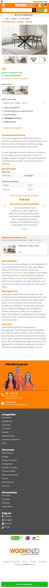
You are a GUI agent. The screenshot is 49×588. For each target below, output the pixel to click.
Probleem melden (8, 471)
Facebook (8, 516)
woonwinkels (17, 273)
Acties (4, 443)
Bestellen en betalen (9, 467)
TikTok (7, 527)
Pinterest (8, 523)
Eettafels (5, 432)
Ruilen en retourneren (10, 475)
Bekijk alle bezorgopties (13, 128)
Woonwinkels (9, 492)
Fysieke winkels (10, 114)
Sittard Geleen (7, 506)
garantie (10, 122)
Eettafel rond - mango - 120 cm (15, 103)
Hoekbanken (6, 417)
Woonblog (42, 562)
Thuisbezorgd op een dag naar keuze (18, 111)
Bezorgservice (7, 464)
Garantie (39, 347)
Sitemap (33, 562)
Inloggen (5, 456)
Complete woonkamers (11, 439)
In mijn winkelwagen (24, 584)
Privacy (25, 562)
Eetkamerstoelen (8, 436)
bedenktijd (13, 118)
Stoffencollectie (8, 482)
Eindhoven (6, 503)
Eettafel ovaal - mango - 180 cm (28, 246)
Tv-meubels (6, 428)
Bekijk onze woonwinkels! (40, 1)
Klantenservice (7, 453)
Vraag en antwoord (9, 460)
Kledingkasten (7, 421)
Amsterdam (6, 495)
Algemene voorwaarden (11, 562)
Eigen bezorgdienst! (11, 107)
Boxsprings (6, 425)
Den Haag (6, 499)
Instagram (8, 520)
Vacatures (5, 486)
